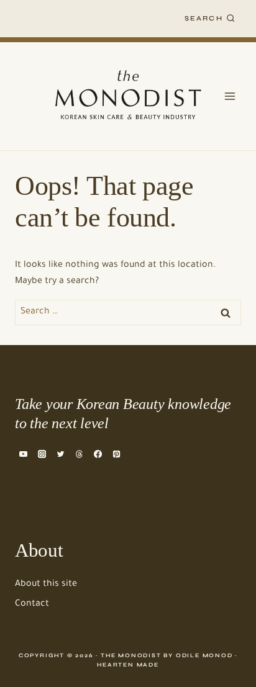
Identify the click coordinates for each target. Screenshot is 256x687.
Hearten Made (128, 665)
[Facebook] (98, 454)
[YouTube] (23, 454)
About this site (46, 585)
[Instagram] (42, 454)
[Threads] (79, 454)
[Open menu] (229, 96)
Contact (32, 604)
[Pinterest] (117, 454)
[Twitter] (60, 454)
